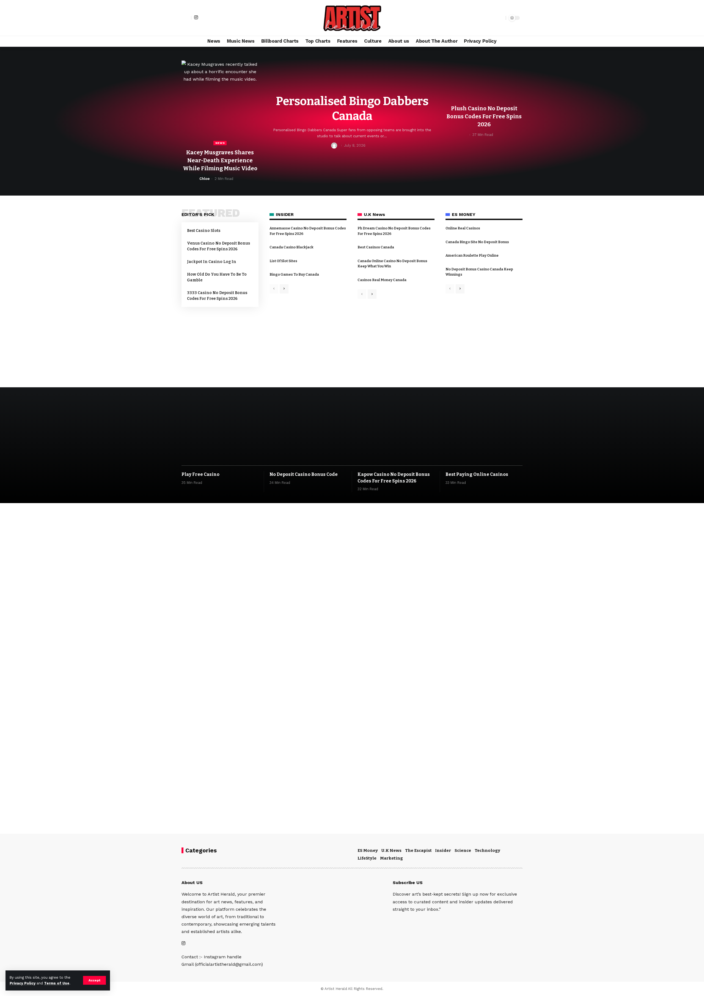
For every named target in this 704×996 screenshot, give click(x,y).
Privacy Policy (22, 983)
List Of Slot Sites (283, 261)
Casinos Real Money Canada (382, 280)
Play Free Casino (200, 474)
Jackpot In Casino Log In (211, 261)
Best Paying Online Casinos (477, 474)
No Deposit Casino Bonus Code (304, 474)
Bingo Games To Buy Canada (294, 274)
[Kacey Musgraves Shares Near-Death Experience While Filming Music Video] (220, 103)
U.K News (391, 850)
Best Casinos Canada (376, 247)
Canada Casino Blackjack (292, 247)
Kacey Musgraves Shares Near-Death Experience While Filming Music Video (220, 160)
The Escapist (418, 850)
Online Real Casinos (463, 228)
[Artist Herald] (352, 18)
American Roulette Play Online (472, 255)
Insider (443, 850)
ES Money (368, 850)
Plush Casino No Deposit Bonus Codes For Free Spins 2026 (484, 116)
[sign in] (186, 17)
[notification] (492, 18)
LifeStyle (367, 858)
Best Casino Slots (203, 230)
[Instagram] (196, 17)
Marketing (391, 858)
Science (463, 850)
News (220, 142)
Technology (487, 850)
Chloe (204, 179)
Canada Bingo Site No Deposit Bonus (477, 242)
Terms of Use (56, 983)
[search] (500, 18)
